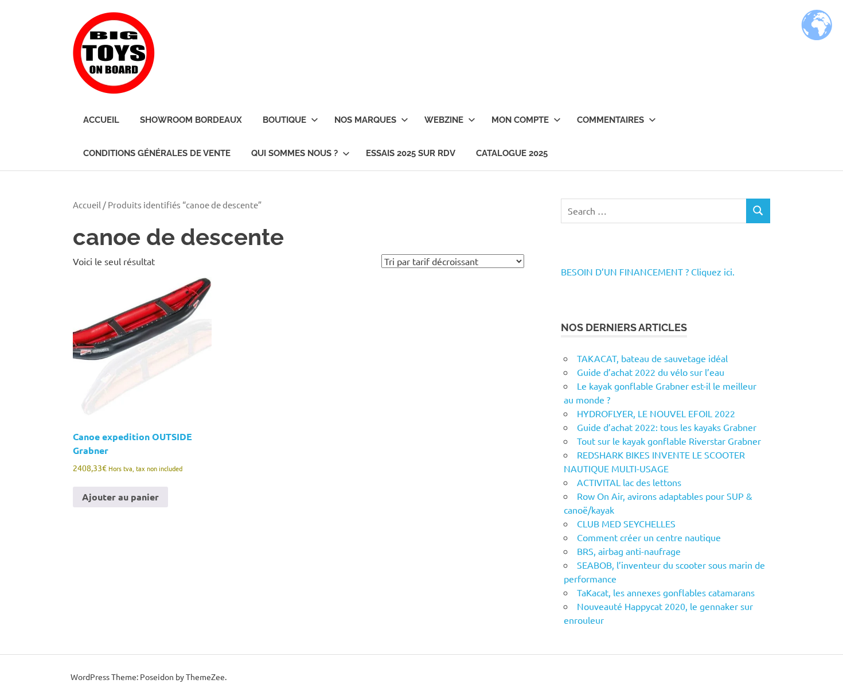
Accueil (101, 120)
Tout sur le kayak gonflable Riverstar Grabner (669, 440)
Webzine (443, 120)
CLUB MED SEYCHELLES (626, 523)
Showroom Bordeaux (191, 120)
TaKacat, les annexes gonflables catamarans (666, 592)
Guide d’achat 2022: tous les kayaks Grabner (666, 427)
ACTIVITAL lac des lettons (629, 482)
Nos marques (365, 120)
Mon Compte (520, 120)
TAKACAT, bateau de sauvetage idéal (652, 358)
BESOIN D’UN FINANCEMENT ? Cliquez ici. (648, 271)
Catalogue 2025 (512, 153)
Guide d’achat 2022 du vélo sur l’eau (650, 372)
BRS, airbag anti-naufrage (629, 551)
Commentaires (610, 120)
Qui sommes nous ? (294, 153)
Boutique (284, 120)
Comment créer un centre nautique (649, 537)
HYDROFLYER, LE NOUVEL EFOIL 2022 (656, 413)
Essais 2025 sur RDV (410, 153)
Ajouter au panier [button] (120, 497)
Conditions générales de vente (157, 153)
